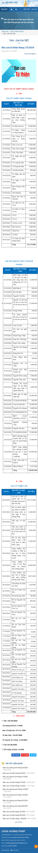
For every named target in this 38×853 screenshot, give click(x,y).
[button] (16, 9)
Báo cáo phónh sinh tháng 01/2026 (15, 777)
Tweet (34, 755)
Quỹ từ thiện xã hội (17, 31)
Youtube (15, 850)
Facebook (17, 755)
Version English (30, 54)
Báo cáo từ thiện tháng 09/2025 (14, 815)
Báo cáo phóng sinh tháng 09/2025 (15, 800)
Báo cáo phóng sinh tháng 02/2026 (15, 768)
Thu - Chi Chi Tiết (9, 34)
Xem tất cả (18, 822)
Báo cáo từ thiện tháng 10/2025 (14, 812)
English (34, 9)
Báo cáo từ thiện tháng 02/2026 (14, 773)
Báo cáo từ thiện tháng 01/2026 (14, 782)
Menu (5, 9)
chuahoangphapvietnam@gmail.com (16, 843)
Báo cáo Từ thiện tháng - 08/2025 (14, 819)
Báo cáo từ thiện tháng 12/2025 (14, 786)
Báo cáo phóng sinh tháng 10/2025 (15, 795)
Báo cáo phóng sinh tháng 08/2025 (15, 806)
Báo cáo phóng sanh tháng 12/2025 (15, 789)
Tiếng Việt (26, 9)
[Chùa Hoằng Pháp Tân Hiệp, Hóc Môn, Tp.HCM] (19, 2)
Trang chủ (5, 31)
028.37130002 (12, 846)
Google (26, 755)
